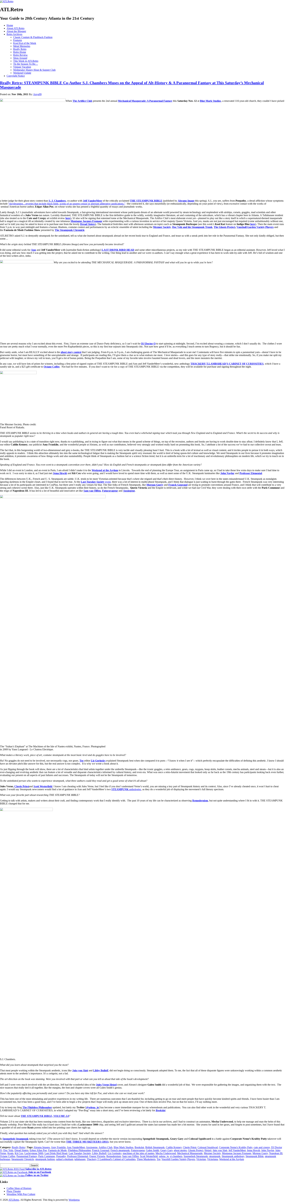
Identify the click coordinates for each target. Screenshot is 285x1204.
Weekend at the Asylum (105, 470)
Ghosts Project (195, 1150)
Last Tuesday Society (92, 481)
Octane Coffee (52, 366)
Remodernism (200, 800)
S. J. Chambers (57, 200)
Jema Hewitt (60, 473)
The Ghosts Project (224, 227)
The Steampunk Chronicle (69, 230)
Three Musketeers (146, 1159)
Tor (81, 760)
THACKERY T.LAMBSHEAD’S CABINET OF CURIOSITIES (227, 363)
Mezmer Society (162, 227)
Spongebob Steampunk (15, 1138)
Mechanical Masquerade (190, 1153)
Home (10, 25)
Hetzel (208, 1150)
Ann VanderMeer (76, 1147)
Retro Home (19, 52)
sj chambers (176, 1156)
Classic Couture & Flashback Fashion (32, 37)
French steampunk (120, 1150)
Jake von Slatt (80, 1070)
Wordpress (74, 1199)
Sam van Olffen (92, 490)
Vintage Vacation (22, 66)
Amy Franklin (58, 1147)
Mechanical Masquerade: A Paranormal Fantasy (145, 100)
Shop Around (20, 58)
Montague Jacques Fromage (86, 221)
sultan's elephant (64, 1159)
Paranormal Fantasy (26, 1156)
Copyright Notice (16, 75)
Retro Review (20, 55)
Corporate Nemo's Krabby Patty (235, 1147)
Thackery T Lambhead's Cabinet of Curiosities (111, 1159)
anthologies (126, 789)
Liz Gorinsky (114, 1153)
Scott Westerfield (42, 786)
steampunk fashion (45, 1159)
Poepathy (61, 1156)
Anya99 (37, 94)
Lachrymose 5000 (33, 1153)
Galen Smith (152, 1150)
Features (17, 40)
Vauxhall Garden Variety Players (255, 227)
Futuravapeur (110, 490)
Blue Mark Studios (210, 100)
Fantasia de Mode (57, 1150)
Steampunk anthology (233, 1156)
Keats (10, 1153)
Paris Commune (46, 1156)
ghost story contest (71, 352)
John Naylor (227, 473)
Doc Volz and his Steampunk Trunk (192, 227)
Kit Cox (19, 1153)
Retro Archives (14, 34)
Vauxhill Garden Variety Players (178, 1159)
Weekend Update (22, 72)
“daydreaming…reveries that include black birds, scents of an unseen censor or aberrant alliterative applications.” (66, 203)
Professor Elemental (250, 473)
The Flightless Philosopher (37, 1107)
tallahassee (79, 1159)
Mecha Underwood (166, 1153)
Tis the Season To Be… (25, 64)
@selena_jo (92, 1107)
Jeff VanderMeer (92, 200)
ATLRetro (13, 1199)
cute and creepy (262, 1147)
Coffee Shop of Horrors (19, 1188)
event (108, 481)
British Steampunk (155, 1147)
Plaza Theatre (14, 1191)
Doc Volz (8, 1150)
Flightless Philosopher (79, 1150)
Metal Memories (21, 46)
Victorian (201, 1159)
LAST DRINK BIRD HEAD (118, 249)
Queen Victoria (97, 1156)
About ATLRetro (15, 28)
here (67, 218)
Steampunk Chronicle (22, 1159)
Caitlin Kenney (174, 1147)
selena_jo (164, 1156)
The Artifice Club (82, 100)
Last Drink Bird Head (56, 1153)
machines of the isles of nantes (138, 1153)
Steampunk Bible (255, 1156)
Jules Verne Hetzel (106, 1084)
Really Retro (19, 49)
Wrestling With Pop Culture (21, 1194)
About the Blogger (16, 31)
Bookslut (160, 1110)
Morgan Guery (154, 484)
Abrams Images (41, 1147)
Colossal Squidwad (208, 1147)
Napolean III (275, 1153)
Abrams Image (186, 200)
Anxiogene (129, 490)
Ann (33, 249)
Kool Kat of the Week (24, 43)
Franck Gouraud (178, 484)
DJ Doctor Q (148, 343)
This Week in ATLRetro (25, 61)
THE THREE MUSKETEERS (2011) (87, 1141)
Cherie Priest (21, 786)
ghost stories (180, 1150)
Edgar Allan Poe (38, 1150)
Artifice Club (105, 1147)
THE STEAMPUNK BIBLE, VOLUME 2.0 (45, 1116)
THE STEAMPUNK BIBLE (146, 200)
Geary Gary (166, 1150)
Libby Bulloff (100, 1070)
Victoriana (212, 1159)
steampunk (214, 1156)
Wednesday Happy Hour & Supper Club (34, 69)
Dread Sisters (87, 224)
